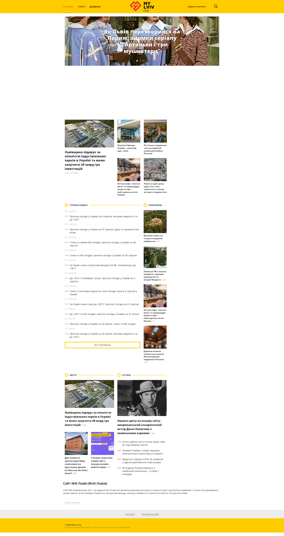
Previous (70, 41)
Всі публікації (103, 345)
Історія (126, 375)
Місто (73, 375)
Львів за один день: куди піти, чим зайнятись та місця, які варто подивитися (155, 187)
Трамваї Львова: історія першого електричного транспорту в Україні (142, 452)
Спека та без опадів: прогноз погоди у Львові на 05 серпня (103, 255)
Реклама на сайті (150, 514)
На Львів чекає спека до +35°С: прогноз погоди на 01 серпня (104, 304)
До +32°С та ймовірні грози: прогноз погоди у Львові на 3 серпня (102, 280)
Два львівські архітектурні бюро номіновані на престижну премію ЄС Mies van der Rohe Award (76, 465)
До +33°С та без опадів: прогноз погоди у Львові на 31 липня (104, 314)
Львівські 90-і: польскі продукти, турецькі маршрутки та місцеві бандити (155, 275)
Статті (81, 6)
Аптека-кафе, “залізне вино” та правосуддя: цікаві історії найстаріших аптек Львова (128, 189)
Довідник (95, 6)
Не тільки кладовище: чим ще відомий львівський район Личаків (155, 149)
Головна (68, 6)
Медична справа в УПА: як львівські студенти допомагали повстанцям (142, 461)
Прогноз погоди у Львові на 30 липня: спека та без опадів (102, 323)
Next (214, 41)
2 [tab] (140, 61)
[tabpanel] (142, 41)
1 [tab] (137, 61)
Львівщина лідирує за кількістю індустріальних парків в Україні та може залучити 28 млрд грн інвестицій (85, 160)
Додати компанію (197, 6)
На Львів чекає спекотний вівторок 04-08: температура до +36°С (103, 267)
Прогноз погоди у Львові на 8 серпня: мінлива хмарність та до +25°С (104, 218)
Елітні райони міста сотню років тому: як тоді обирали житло (144, 443)
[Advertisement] (142, 93)
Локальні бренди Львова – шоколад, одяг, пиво (127, 148)
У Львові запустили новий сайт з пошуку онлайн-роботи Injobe (101, 462)
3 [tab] (143, 61)
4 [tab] (147, 61)
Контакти (130, 514)
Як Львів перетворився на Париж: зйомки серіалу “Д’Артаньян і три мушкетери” (142, 41)
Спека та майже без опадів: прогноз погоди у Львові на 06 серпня (103, 244)
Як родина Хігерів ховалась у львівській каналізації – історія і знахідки (140, 471)
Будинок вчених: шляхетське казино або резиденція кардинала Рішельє (154, 355)
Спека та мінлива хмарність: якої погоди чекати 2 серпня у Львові (103, 293)
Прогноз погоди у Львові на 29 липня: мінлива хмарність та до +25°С (104, 335)
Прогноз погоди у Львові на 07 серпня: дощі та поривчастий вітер (104, 231)
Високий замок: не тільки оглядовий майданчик (153, 238)
